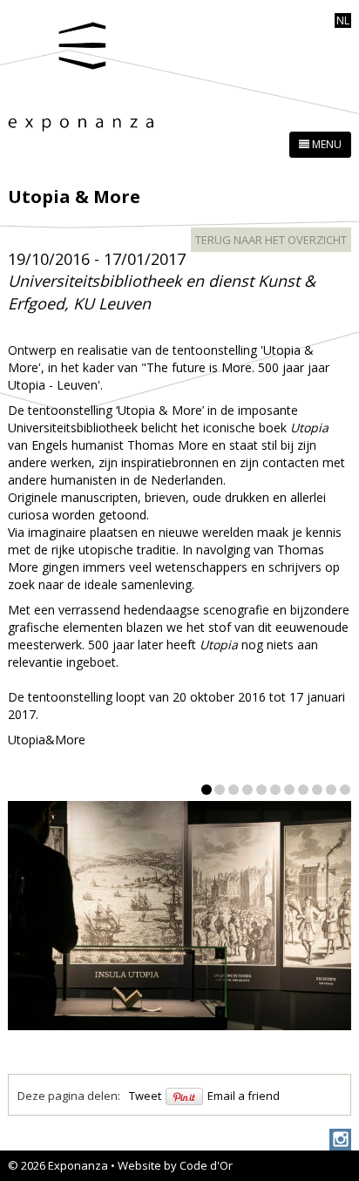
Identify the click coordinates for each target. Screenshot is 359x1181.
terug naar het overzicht (271, 240)
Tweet (145, 1095)
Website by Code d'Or (175, 1165)
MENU (325, 144)
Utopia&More (46, 739)
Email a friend (243, 1095)
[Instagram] (340, 1139)
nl (342, 20)
